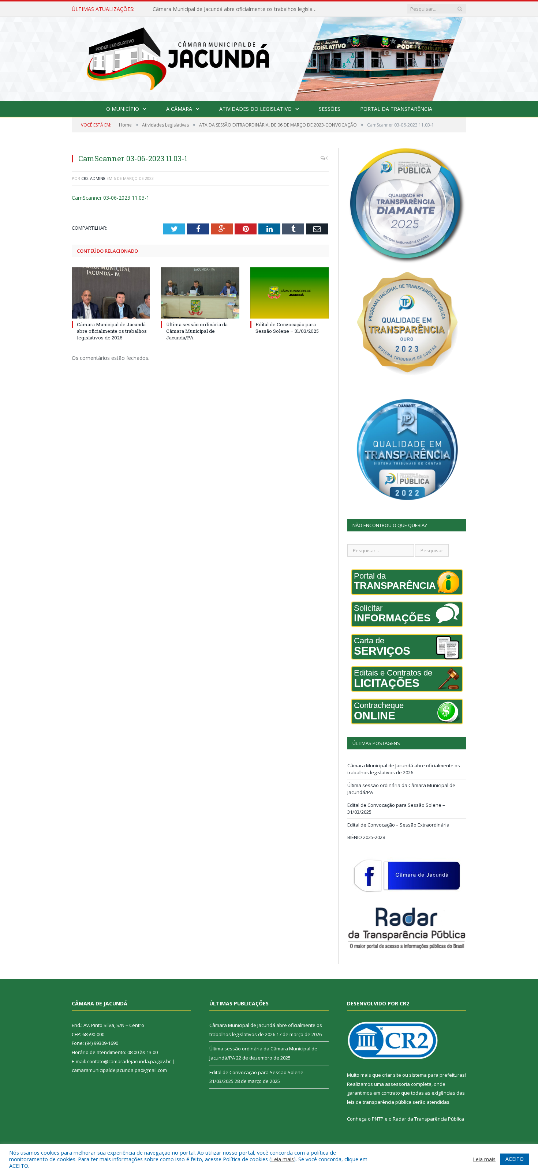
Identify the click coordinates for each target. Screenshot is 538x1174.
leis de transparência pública (379, 1102)
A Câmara (179, 108)
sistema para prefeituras (437, 1075)
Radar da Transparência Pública (428, 1118)
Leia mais (282, 1159)
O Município (122, 108)
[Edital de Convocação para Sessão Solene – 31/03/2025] (289, 293)
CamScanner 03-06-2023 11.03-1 (110, 197)
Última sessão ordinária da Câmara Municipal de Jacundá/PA (224, 9)
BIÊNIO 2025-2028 (366, 837)
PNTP (378, 1118)
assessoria (397, 1084)
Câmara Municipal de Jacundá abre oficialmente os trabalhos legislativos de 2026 (112, 331)
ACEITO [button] (514, 1158)
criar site (391, 1075)
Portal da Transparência (396, 108)
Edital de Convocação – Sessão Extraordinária (398, 824)
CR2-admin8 (93, 178)
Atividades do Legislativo (255, 108)
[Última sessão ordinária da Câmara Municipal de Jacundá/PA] (200, 293)
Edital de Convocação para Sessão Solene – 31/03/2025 (287, 327)
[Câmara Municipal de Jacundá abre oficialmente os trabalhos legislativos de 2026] (111, 293)
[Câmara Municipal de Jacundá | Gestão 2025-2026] (269, 57)
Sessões (329, 108)
